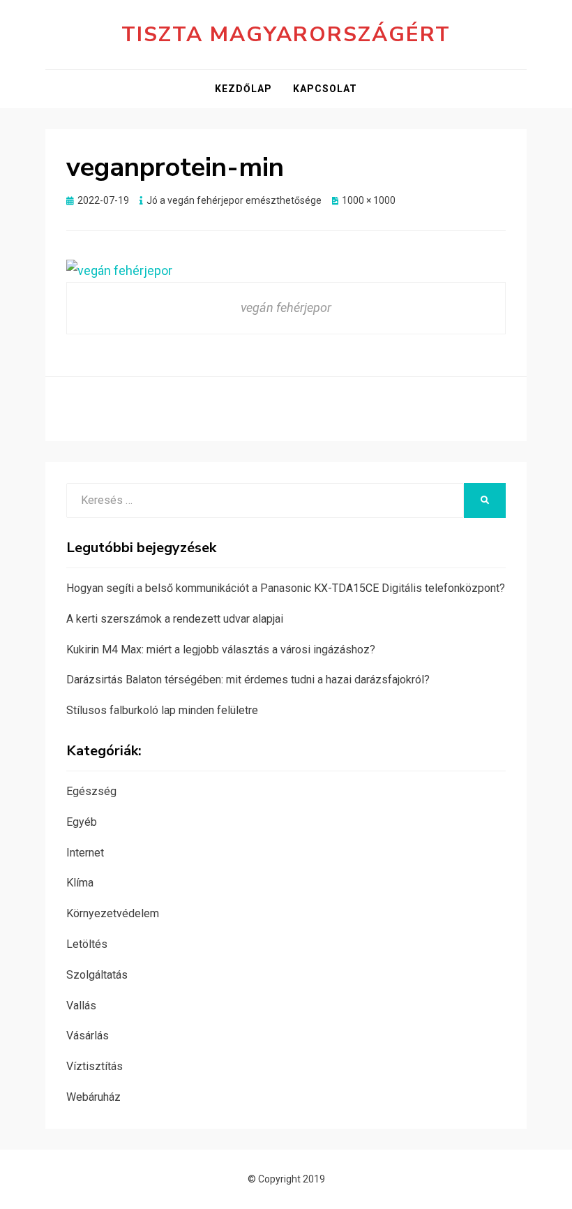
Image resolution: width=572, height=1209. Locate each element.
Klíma (79, 882)
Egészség (91, 791)
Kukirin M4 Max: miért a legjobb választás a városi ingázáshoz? (220, 649)
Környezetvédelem (112, 913)
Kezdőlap (243, 88)
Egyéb (81, 822)
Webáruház (93, 1097)
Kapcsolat (325, 88)
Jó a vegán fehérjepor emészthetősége (234, 200)
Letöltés (86, 944)
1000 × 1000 (369, 200)
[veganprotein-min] (119, 269)
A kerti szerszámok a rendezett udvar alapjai (174, 618)
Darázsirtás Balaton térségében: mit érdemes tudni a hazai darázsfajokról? (248, 679)
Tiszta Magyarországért (286, 34)
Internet (85, 852)
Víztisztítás (94, 1066)
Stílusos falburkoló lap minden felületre (162, 710)
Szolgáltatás (97, 974)
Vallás (81, 1005)
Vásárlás (87, 1035)
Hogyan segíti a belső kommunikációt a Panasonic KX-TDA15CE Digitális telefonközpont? (285, 588)
